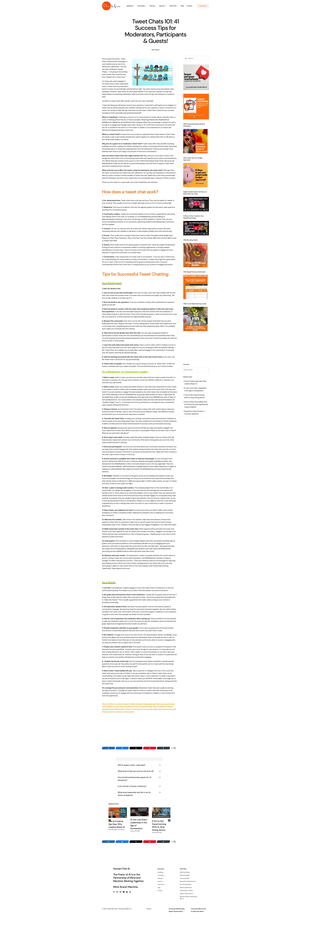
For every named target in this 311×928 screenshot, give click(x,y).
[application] (196, 204)
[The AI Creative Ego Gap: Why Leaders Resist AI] (118, 812)
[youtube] (123, 892)
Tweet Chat (126, 173)
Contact (149, 909)
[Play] (185, 210)
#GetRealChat (163, 120)
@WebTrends (122, 551)
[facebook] (114, 892)
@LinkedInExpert (131, 397)
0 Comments (121, 829)
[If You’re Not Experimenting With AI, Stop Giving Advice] (161, 812)
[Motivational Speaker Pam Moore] (111, 2)
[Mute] (204, 210)
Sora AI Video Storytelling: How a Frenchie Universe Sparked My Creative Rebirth (196, 404)
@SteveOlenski (117, 469)
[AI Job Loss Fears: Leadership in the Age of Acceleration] (139, 811)
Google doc (106, 158)
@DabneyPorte (111, 400)
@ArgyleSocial (132, 549)
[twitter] (117, 892)
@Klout (123, 549)
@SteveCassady (108, 219)
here (154, 163)
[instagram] (120, 892)
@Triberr (141, 549)
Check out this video (110, 182)
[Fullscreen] (207, 210)
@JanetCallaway (157, 217)
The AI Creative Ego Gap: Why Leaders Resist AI (117, 824)
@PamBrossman (164, 549)
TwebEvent (138, 173)
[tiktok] (130, 892)
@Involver (138, 551)
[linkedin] (127, 892)
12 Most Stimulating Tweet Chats (151, 161)
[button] (110, 820)
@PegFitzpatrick (143, 466)
